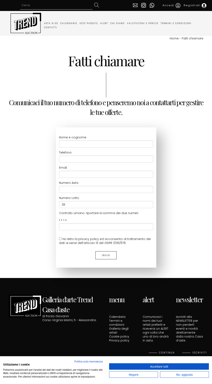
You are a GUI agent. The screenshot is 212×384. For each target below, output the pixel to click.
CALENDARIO (68, 23)
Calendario (117, 317)
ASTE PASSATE (89, 23)
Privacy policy (119, 340)
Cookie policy (119, 336)
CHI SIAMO (117, 23)
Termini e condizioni (116, 323)
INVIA (106, 255)
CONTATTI (50, 27)
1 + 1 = (63, 220)
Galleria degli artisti (119, 331)
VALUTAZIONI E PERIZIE (142, 23)
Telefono (65, 153)
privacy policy (88, 239)
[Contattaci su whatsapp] (150, 5)
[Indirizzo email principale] (135, 5)
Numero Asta (68, 183)
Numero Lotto (69, 198)
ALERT (104, 23)
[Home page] (25, 23)
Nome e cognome (72, 137)
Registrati (193, 5)
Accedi (169, 5)
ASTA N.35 (51, 23)
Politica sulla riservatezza (88, 361)
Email (63, 168)
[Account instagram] (142, 5)
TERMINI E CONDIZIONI (176, 23)
